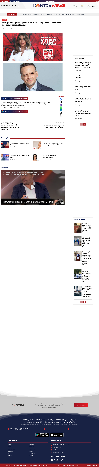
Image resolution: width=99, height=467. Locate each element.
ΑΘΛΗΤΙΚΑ (69, 11)
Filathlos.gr (43, 424)
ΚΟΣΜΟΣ (62, 11)
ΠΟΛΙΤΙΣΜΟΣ (84, 11)
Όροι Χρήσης (23, 465)
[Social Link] (1, 6)
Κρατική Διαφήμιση (43, 465)
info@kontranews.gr (58, 450)
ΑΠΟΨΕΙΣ (31, 455)
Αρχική (2, 1)
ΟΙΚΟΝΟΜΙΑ (40, 11)
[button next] (84, 124)
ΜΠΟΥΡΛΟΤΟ (21, 11)
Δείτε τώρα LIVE (81, 405)
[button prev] (81, 124)
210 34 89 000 (57, 447)
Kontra (67, 421)
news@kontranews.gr (58, 452)
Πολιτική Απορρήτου (32, 465)
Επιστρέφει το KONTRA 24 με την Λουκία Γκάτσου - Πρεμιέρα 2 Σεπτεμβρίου (52, 144)
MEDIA (76, 11)
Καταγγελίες (12, 1)
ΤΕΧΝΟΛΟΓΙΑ (32, 453)
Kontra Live (6, 1)
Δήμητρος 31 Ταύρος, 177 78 (61, 444)
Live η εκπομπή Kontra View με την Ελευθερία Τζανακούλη (51, 156)
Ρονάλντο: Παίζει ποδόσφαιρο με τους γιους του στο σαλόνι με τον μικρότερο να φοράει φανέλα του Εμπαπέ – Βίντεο (11, 126)
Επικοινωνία (18, 1)
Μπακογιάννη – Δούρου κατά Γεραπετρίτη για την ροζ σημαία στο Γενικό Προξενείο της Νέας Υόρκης (54, 126)
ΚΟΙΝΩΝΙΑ (12, 11)
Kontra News (39, 422)
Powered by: (89, 465)
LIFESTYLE (31, 451)
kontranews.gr (40, 419)
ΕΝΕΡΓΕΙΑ (54, 11)
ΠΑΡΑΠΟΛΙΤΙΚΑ (30, 11)
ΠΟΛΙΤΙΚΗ (4, 11)
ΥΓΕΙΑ (47, 11)
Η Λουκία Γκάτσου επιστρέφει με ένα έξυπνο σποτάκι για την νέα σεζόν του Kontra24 (20, 145)
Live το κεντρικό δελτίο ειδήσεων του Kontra (19, 156)
